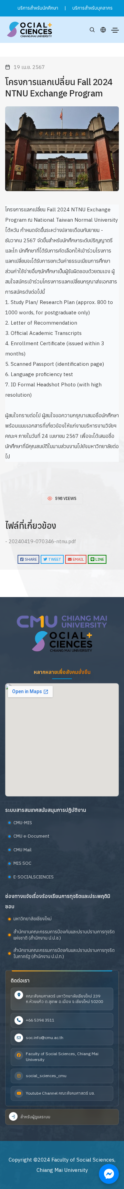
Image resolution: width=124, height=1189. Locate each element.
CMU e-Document (31, 836)
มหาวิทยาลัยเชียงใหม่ (32, 919)
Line (99, 559)
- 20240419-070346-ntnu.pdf (40, 541)
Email (78, 559)
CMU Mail (22, 850)
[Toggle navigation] (115, 30)
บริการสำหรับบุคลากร (92, 8)
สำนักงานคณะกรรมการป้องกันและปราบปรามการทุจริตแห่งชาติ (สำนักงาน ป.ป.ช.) (64, 935)
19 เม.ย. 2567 (29, 67)
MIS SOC (22, 863)
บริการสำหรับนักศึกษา (38, 8)
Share (30, 559)
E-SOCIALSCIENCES (33, 877)
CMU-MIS (22, 823)
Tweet (54, 559)
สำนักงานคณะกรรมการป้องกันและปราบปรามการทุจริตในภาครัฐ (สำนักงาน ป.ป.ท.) (64, 953)
